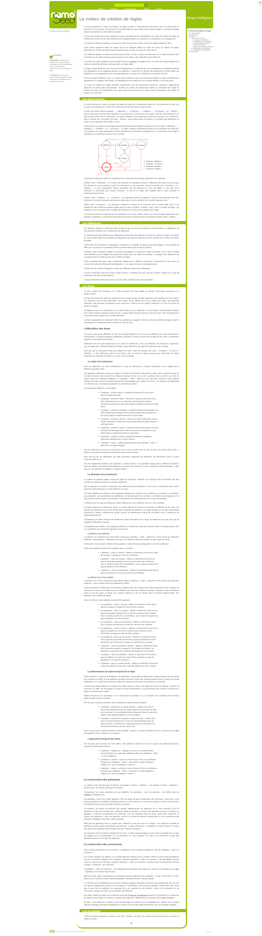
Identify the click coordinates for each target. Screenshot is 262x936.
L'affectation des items (198, 38)
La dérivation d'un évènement (202, 41)
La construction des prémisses (200, 48)
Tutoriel (146, 8)
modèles (132, 61)
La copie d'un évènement (201, 40)
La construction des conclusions (201, 50)
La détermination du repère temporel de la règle (201, 44)
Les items (192, 36)
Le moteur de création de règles (59, 31)
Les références (193, 35)
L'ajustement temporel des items (203, 46)
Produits (114, 8)
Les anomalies (193, 51)
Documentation (130, 8)
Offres (101, 8)
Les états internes (194, 33)
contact (159, 8)
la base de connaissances (138, 895)
